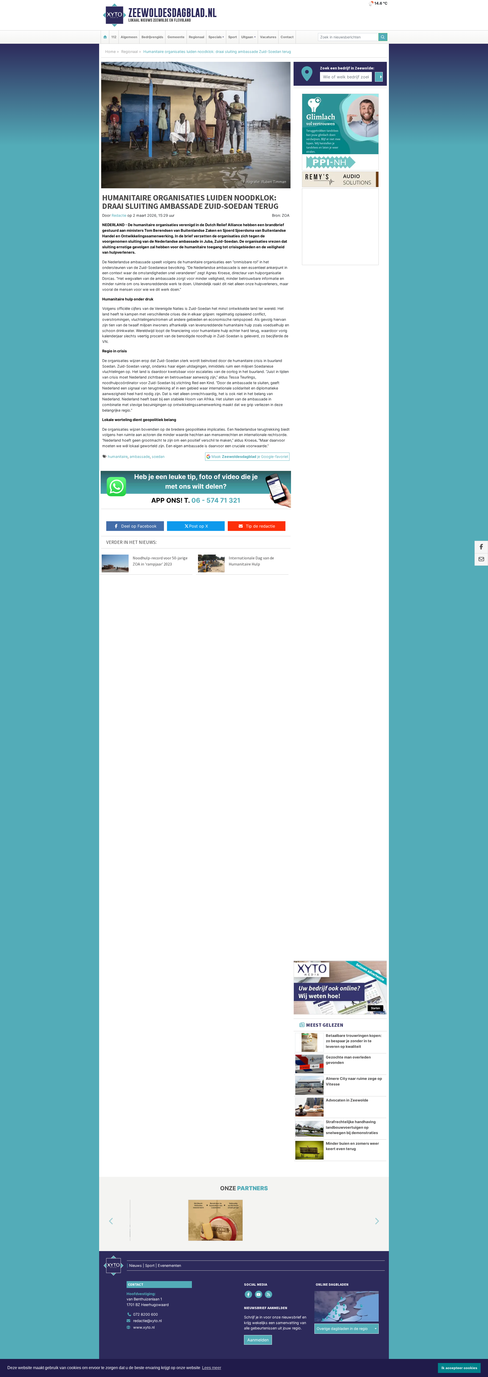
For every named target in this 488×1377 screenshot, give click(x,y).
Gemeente (176, 37)
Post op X (198, 526)
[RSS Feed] (269, 708)
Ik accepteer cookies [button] (459, 1368)
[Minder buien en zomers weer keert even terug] (309, 550)
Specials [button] (215, 37)
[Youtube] (259, 708)
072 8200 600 (145, 728)
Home (110, 51)
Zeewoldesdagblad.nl (172, 12)
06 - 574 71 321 (215, 500)
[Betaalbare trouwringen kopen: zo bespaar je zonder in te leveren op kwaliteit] (309, 442)
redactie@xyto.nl (147, 735)
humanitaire (118, 456)
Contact (287, 37)
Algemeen (129, 37)
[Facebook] (249, 708)
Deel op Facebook (139, 526)
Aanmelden (258, 753)
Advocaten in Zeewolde (347, 500)
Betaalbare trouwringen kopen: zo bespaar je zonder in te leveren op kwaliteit (354, 440)
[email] (481, 560)
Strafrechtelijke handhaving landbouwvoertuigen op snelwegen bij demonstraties (352, 526)
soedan (158, 456)
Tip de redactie (260, 526)
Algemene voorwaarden (311, 784)
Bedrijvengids (152, 37)
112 (113, 37)
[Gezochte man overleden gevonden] (309, 463)
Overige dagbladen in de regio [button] (342, 743)
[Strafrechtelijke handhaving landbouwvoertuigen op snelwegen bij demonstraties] (309, 528)
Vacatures (268, 37)
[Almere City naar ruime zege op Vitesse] (309, 485)
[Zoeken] (383, 37)
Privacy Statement (367, 784)
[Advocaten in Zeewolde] (309, 506)
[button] (105, 635)
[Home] (105, 37)
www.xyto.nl (144, 741)
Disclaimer (341, 784)
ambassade (140, 456)
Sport (232, 37)
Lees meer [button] (211, 1368)
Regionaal (196, 37)
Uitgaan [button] (247, 37)
